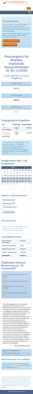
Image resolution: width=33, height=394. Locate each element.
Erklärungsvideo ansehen (10, 44)
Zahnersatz (17, 367)
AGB (9, 391)
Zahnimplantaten (16, 365)
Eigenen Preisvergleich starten (11, 40)
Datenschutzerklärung (15, 391)
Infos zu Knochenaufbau (9, 212)
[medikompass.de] (16, 2)
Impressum (23, 391)
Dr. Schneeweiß (6, 134)
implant (4, 128)
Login (28, 8)
